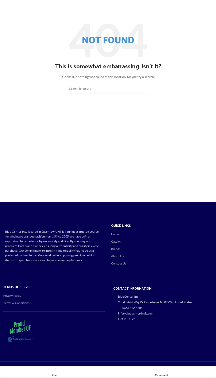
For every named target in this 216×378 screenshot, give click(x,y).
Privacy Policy (12, 295)
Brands (115, 249)
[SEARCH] (145, 88)
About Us (117, 256)
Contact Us (118, 263)
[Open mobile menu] (5, 6)
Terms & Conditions (16, 303)
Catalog (116, 241)
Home (115, 234)
